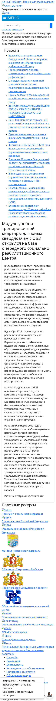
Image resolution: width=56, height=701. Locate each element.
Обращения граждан (19, 675)
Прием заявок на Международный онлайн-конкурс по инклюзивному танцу (29, 98)
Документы (13, 661)
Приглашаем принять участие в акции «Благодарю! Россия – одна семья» (28, 138)
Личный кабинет (11, 1)
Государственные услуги (21, 671)
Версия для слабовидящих (38, 1)
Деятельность (15, 664)
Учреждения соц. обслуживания (25, 668)
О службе (12, 657)
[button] (13, 18)
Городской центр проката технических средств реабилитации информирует (29, 73)
